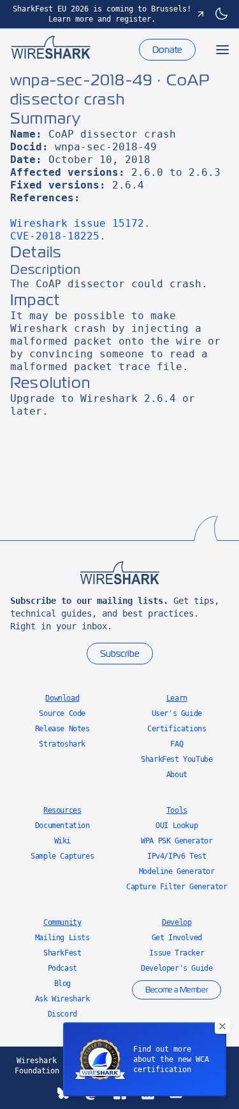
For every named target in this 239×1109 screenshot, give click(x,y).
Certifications (176, 728)
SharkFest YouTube (176, 759)
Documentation (62, 825)
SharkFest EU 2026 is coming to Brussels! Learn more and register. (102, 14)
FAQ (176, 744)
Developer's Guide (176, 968)
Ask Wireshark (62, 998)
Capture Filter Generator (176, 886)
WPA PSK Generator (176, 840)
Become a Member (176, 989)
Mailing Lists (62, 937)
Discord (62, 1014)
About (176, 774)
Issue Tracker (176, 952)
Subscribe (120, 653)
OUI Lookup (177, 825)
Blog (62, 983)
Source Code (62, 713)
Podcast (62, 968)
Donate (167, 50)
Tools (176, 810)
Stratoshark (62, 744)
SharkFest (62, 952)
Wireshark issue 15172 (77, 223)
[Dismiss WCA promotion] (222, 1026)
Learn (176, 698)
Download (62, 698)
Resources (62, 810)
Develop (176, 922)
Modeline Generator (177, 871)
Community (62, 922)
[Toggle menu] (222, 49)
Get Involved (177, 937)
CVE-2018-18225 (54, 236)
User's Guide (177, 713)
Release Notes (62, 728)
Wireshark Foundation (37, 1065)
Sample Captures (62, 856)
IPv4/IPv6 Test (176, 856)
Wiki (62, 840)
